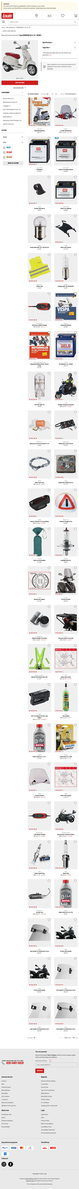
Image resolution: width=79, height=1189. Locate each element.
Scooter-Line (39, 912)
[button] (75, 21)
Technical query (6, 1087)
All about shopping (7, 1120)
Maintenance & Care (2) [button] (10, 102)
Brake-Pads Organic (65, 795)
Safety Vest (39, 286)
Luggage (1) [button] (6, 106)
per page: (43, 94)
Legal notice (44, 1114)
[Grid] (52, 94)
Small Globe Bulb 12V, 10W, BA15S (39, 247)
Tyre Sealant (65, 716)
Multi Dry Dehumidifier (39, 560)
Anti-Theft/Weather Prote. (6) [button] (12, 109)
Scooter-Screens (65, 599)
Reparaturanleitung (39, 130)
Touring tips (44, 1084)
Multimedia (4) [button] (7, 117)
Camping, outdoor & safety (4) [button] (12, 113)
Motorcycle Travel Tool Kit (66, 443)
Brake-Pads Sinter (66, 677)
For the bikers (45, 1102)
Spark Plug (66, 873)
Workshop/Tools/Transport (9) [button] (12, 120)
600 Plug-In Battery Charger (39, 325)
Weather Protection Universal (66, 404)
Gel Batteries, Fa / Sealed (66, 364)
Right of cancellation (47, 1123)
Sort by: (62, 94)
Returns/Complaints (7, 1102)
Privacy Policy (45, 1120)
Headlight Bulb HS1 (66, 560)
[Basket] (76, 15)
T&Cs (42, 1117)
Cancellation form (46, 1127)
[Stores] (36, 15)
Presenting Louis (6, 1114)
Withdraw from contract (8, 1105)
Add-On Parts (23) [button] (8, 124)
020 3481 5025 (15, 1063)
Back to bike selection (9, 31)
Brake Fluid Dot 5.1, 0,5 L (39, 756)
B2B (2, 1084)
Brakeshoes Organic (39, 599)
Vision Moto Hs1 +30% (66, 756)
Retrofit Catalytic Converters (39, 638)
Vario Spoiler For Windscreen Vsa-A (39, 951)
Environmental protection (48, 1133)
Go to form (50, 68)
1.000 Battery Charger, (39, 834)
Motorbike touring (46, 1096)
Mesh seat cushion (66, 247)
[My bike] (49, 15)
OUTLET (9, 157)
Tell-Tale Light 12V (39, 404)
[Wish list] (63, 15)
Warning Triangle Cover (66, 521)
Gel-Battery (39, 169)
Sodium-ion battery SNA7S (66, 169)
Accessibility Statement (48, 1130)
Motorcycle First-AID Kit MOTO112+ (39, 443)
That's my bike (19, 83)
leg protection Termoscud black (65, 834)
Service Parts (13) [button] (8, 98)
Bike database (5, 1090)
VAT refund (4, 1123)
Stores (3, 1117)
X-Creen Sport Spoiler (66, 951)
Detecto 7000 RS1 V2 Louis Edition (39, 521)
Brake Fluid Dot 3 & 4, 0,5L (66, 912)
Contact (3, 1081)
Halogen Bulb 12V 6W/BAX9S (66, 286)
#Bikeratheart (45, 1093)
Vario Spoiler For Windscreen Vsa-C (39, 1029)
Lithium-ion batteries (65, 208)
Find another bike (18, 87)
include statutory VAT (30, 1178)
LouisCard (4, 1099)
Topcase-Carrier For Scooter (65, 638)
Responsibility (5, 1127)
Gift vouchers (5, 1096)
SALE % (9, 152)
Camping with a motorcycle (49, 1105)
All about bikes (45, 1099)
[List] (56, 94)
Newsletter (4, 1093)
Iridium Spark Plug (39, 873)
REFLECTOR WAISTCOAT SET (39, 677)
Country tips (44, 1087)
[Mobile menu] (3, 21)
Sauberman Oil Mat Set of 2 (65, 482)
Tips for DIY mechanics (48, 1090)
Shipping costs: (30, 1181)
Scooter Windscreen (65, 130)
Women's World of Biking (48, 1081)
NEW (8, 147)
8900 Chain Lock (39, 482)
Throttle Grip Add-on (39, 208)
